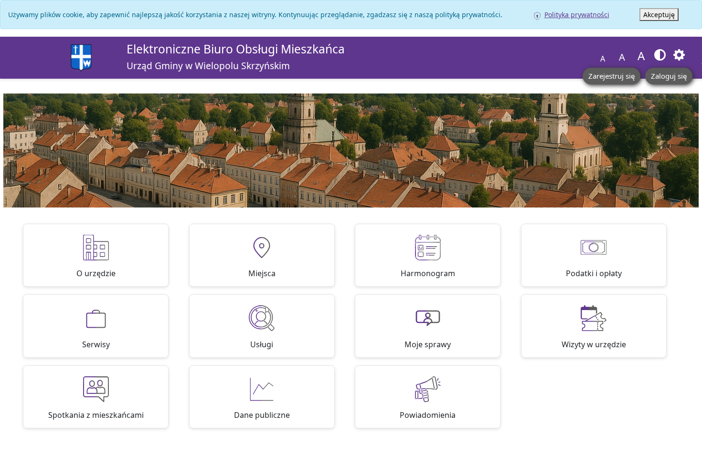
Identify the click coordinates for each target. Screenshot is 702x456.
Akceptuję (659, 14)
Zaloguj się (669, 76)
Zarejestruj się (611, 76)
